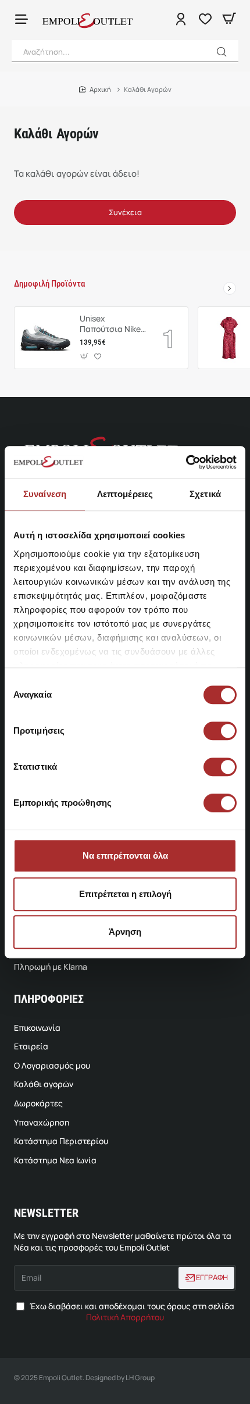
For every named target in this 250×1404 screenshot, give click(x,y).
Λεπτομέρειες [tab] (125, 494)
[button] (222, 52)
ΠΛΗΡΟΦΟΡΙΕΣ (49, 999)
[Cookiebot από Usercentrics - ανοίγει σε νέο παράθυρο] (186, 462)
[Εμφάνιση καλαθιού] (229, 19)
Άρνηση (125, 932)
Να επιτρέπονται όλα (125, 855)
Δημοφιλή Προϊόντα (49, 283)
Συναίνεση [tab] (44, 494)
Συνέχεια (125, 212)
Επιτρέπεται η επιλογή (125, 894)
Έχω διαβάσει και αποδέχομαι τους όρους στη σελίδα (131, 1312)
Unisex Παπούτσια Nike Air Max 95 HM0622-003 (110, 324)
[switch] (218, 730)
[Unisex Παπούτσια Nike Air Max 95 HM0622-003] (45, 338)
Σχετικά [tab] (205, 494)
